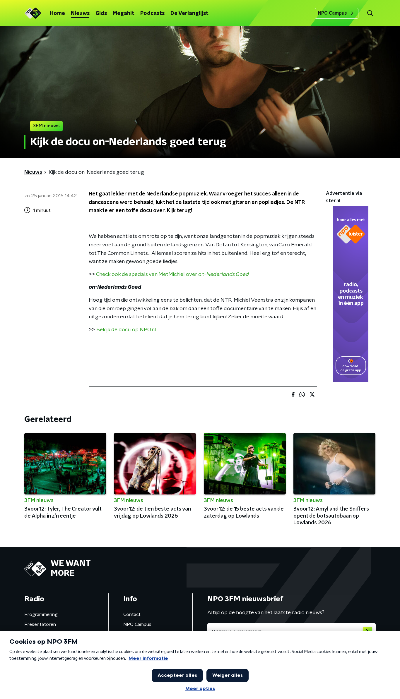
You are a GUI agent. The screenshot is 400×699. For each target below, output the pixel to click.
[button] (370, 13)
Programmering (41, 614)
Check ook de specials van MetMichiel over (172, 274)
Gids (101, 13)
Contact (132, 614)
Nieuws (80, 13)
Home (57, 13)
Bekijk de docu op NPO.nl (126, 329)
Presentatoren (40, 624)
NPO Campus (332, 13)
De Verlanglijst (189, 13)
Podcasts (152, 13)
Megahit (123, 13)
